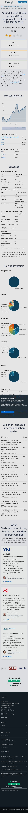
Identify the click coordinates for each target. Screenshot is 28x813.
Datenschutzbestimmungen (20, 397)
